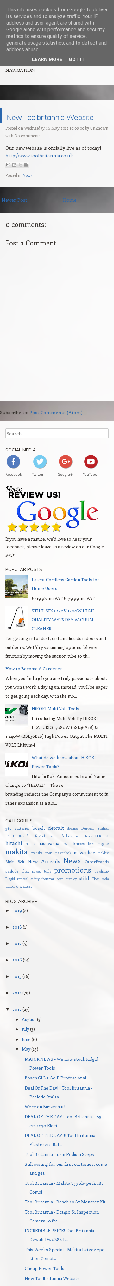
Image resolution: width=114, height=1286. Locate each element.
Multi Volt (14, 876)
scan (60, 894)
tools (105, 894)
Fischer (53, 851)
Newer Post (14, 215)
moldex (103, 868)
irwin (66, 858)
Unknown (99, 143)
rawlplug (102, 886)
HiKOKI (102, 851)
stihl (84, 893)
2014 (17, 1008)
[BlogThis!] (14, 180)
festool (40, 851)
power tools (41, 886)
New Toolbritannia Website (57, 123)
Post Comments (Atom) (56, 427)
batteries (22, 843)
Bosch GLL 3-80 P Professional (55, 1093)
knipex (79, 858)
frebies (67, 851)
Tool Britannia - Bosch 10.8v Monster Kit (65, 1217)
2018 (17, 942)
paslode (11, 886)
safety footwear (42, 894)
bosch (39, 843)
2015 (17, 991)
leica (91, 858)
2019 (17, 926)
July (25, 1044)
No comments (27, 150)
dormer (72, 843)
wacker (25, 901)
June (26, 1054)
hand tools (83, 851)
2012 (17, 1024)
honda (30, 858)
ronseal (22, 894)
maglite (103, 858)
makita (16, 866)
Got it (77, 59)
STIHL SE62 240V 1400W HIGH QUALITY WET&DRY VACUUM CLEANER (63, 635)
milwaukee (84, 868)
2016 (17, 975)
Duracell (87, 843)
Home (70, 215)
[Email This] (8, 180)
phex (25, 886)
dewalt (56, 842)
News (27, 190)
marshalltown (41, 868)
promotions (72, 885)
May (26, 1064)
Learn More (47, 59)
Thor (95, 894)
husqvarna (48, 858)
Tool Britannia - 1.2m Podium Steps (59, 1169)
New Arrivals (43, 876)
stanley (71, 894)
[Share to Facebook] (26, 180)
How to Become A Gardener (33, 684)
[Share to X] (20, 180)
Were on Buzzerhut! (45, 1122)
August (29, 1034)
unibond (11, 901)
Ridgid (10, 894)
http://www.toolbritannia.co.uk (39, 170)
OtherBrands (97, 876)
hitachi (13, 857)
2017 (17, 958)
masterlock (63, 868)
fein (30, 851)
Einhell (103, 843)
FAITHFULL (14, 851)
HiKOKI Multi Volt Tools (55, 724)
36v (8, 843)
